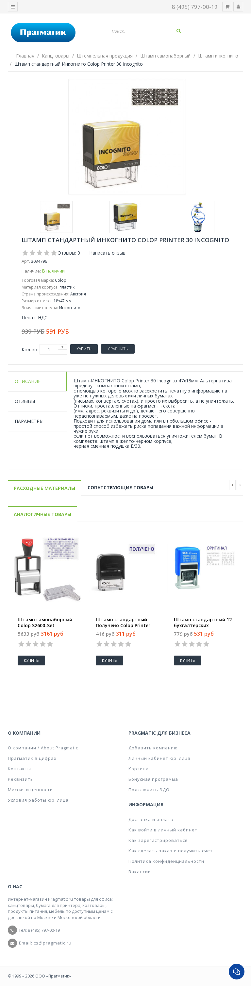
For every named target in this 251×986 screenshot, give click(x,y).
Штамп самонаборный (165, 56)
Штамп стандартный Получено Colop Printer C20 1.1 (123, 625)
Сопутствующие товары (120, 487)
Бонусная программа (153, 779)
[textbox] (149, 31)
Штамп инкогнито (218, 56)
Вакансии (139, 872)
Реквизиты (21, 779)
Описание (28, 381)
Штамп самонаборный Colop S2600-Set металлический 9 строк (46, 625)
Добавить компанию (153, 748)
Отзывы (25, 401)
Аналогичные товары (42, 514)
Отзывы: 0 (69, 253)
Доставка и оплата (151, 819)
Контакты (19, 769)
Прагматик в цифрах (32, 758)
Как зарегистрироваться (158, 840)
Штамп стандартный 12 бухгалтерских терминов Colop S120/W (203, 625)
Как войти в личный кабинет (162, 830)
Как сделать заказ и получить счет (170, 851)
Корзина (138, 769)
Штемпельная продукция (105, 56)
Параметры (29, 421)
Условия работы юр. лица (38, 800)
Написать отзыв (107, 253)
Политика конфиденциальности (166, 861)
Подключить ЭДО (149, 790)
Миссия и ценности (30, 790)
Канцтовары (55, 56)
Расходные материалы (44, 488)
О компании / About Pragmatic (43, 748)
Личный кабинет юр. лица (159, 758)
